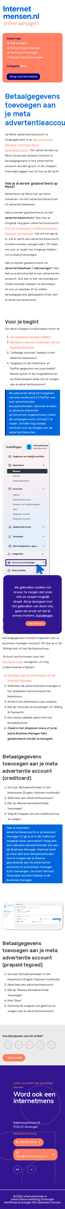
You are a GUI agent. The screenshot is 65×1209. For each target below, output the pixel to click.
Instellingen (44, 615)
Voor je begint (18, 43)
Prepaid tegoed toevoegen (26, 57)
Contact (55, 1202)
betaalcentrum (12, 662)
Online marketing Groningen (36, 1199)
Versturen (14, 1057)
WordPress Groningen (17, 1202)
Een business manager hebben (30, 336)
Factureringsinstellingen (25, 48)
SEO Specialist (41, 1202)
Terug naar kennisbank (23, 76)
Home (14, 1199)
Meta (23, 66)
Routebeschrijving (24, 1133)
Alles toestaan (35, 623)
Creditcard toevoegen (24, 52)
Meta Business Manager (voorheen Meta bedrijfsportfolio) (29, 145)
